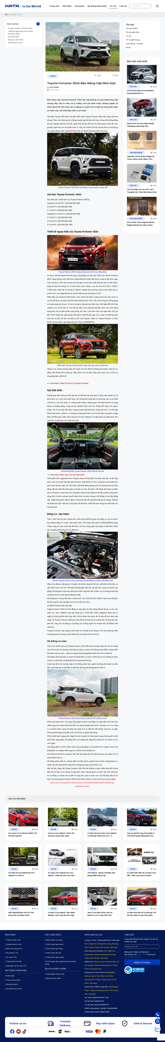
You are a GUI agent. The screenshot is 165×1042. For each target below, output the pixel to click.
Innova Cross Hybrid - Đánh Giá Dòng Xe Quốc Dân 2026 (61, 834)
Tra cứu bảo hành (13, 980)
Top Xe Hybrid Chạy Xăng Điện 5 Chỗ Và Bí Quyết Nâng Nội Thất (140, 834)
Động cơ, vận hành (15, 40)
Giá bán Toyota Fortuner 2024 (20, 28)
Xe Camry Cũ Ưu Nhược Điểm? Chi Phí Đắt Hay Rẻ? (22, 834)
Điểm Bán (10, 976)
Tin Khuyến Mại (132, 32)
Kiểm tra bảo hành (53, 978)
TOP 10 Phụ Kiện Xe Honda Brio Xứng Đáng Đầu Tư (140, 92)
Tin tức (113, 6)
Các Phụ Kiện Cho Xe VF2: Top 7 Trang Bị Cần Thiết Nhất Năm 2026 (142, 190)
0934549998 (112, 1008)
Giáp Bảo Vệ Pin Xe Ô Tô (16, 966)
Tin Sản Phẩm (132, 28)
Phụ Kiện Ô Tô (12, 953)
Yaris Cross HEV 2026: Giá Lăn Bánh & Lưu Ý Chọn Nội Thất (99, 914)
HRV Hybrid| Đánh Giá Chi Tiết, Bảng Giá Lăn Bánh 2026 (21, 914)
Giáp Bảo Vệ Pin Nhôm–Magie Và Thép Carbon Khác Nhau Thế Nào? (140, 157)
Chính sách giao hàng (55, 957)
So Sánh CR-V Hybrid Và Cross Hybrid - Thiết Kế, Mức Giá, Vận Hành (61, 874)
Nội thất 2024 (13, 37)
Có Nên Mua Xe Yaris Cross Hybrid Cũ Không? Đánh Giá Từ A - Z (101, 834)
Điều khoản (142, 954)
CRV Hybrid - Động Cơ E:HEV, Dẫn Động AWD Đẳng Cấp (101, 874)
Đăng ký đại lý (12, 984)
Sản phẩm (79, 6)
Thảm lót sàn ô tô (13, 940)
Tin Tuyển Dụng (133, 40)
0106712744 (99, 1001)
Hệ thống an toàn (15, 43)
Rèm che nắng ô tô (14, 949)
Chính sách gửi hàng (54, 949)
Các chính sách (53, 935)
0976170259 (104, 1012)
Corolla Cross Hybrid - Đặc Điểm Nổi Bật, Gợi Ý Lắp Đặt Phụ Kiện (61, 914)
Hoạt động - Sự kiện (134, 44)
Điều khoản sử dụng (54, 940)
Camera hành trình (14, 944)
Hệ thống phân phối (97, 6)
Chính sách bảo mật (132, 957)
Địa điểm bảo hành (14, 989)
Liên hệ (123, 6)
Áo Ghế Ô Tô (11, 957)
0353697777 (104, 1005)
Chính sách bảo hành (54, 944)
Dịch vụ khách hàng (55, 969)
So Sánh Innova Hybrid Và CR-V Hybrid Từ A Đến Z (21, 874)
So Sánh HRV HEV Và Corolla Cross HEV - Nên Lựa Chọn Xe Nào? (141, 874)
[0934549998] (158, 1014)
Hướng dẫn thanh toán (55, 974)
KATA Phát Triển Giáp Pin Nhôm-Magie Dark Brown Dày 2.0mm (141, 223)
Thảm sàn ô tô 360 (14, 961)
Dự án (128, 47)
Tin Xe (19, 14)
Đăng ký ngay (142, 962)
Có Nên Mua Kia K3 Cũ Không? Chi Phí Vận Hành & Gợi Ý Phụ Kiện (141, 914)
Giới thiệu (67, 6)
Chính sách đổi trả (53, 953)
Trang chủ (54, 6)
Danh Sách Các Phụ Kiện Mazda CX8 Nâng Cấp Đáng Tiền (140, 124)
